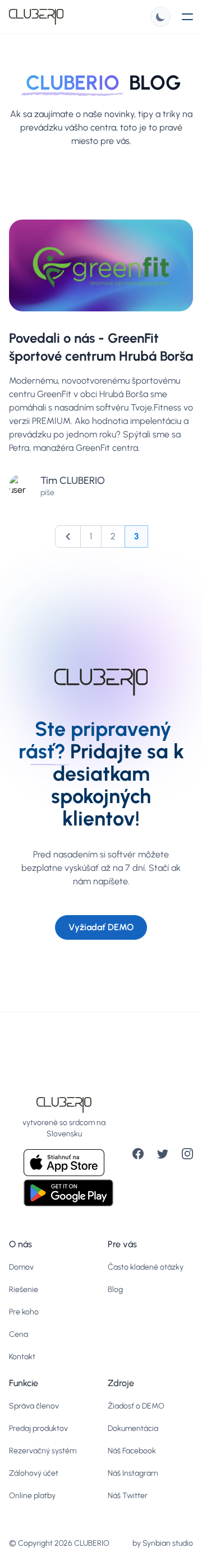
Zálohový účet (33, 1473)
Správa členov (34, 1406)
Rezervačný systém (42, 1451)
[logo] (36, 17)
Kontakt (22, 1356)
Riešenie (23, 1289)
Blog (115, 1289)
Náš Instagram (133, 1473)
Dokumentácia (133, 1428)
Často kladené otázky (145, 1267)
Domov (21, 1267)
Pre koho (24, 1312)
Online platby (32, 1495)
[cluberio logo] (64, 1105)
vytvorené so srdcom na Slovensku (63, 1128)
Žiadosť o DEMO (136, 1406)
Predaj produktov (38, 1428)
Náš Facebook (132, 1451)
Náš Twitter (128, 1495)
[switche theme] (160, 17)
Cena (18, 1334)
